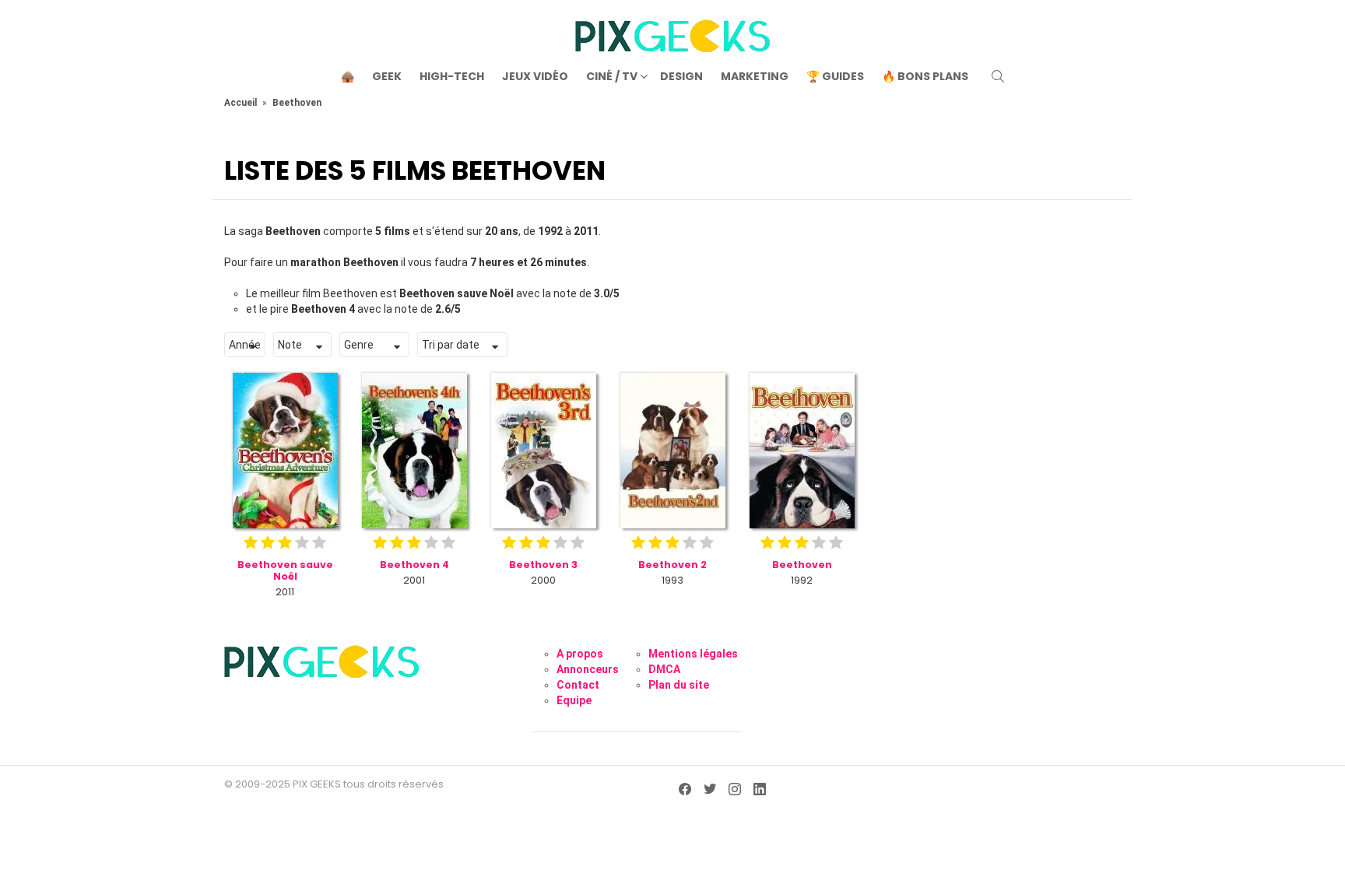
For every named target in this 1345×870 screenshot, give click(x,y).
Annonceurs (588, 669)
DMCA (664, 669)
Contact (578, 685)
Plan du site (678, 685)
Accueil (240, 102)
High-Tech (452, 76)
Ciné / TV (611, 76)
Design (681, 76)
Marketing (754, 76)
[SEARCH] (998, 76)
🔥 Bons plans (925, 76)
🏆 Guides (835, 76)
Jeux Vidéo (535, 76)
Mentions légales (693, 653)
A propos (580, 653)
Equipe (574, 700)
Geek (387, 76)
